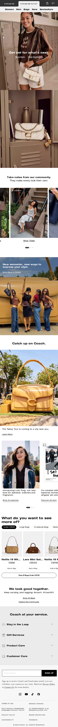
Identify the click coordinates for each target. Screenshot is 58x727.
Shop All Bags (29, 598)
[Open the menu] (52, 3)
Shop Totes (29, 241)
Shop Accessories (10, 500)
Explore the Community (29, 602)
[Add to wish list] (21, 535)
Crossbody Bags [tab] (41, 527)
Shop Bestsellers (35, 57)
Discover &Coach (49, 500)
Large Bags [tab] (24, 527)
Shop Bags (20, 57)
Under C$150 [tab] (9, 527)
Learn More (7, 434)
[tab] (9, 4)
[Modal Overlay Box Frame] (31, 696)
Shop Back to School (12, 272)
